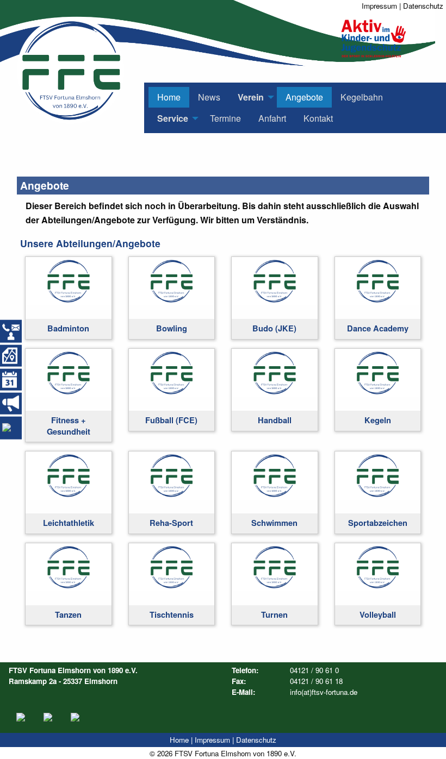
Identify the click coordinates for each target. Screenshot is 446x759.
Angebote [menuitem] (304, 97)
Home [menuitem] (169, 97)
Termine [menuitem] (225, 118)
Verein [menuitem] (251, 97)
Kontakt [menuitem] (318, 118)
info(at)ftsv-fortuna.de (323, 692)
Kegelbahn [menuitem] (361, 97)
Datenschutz (423, 6)
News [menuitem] (209, 97)
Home (179, 740)
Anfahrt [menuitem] (272, 118)
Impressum (379, 6)
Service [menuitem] (172, 118)
